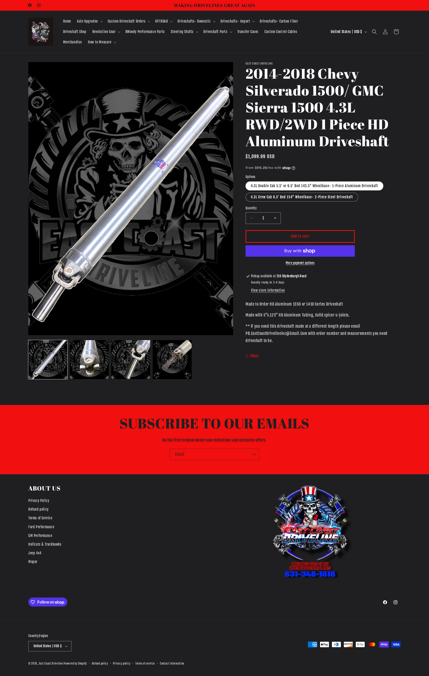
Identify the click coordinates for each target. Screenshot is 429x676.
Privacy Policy (38, 500)
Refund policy (38, 509)
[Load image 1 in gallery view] (47, 359)
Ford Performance (41, 527)
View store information (268, 290)
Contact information (172, 663)
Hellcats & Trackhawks (45, 544)
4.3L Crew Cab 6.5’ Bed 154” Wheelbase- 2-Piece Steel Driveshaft (302, 197)
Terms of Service (40, 518)
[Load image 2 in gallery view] (89, 359)
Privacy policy (121, 663)
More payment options (300, 263)
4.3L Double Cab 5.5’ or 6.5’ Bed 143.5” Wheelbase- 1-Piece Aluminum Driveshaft (314, 186)
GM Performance (40, 536)
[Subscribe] (253, 454)
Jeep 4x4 (34, 553)
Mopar (32, 562)
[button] (89, 21)
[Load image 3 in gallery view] (130, 359)
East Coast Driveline (51, 663)
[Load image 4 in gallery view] (172, 359)
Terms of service (145, 663)
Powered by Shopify (75, 663)
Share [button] (254, 356)
